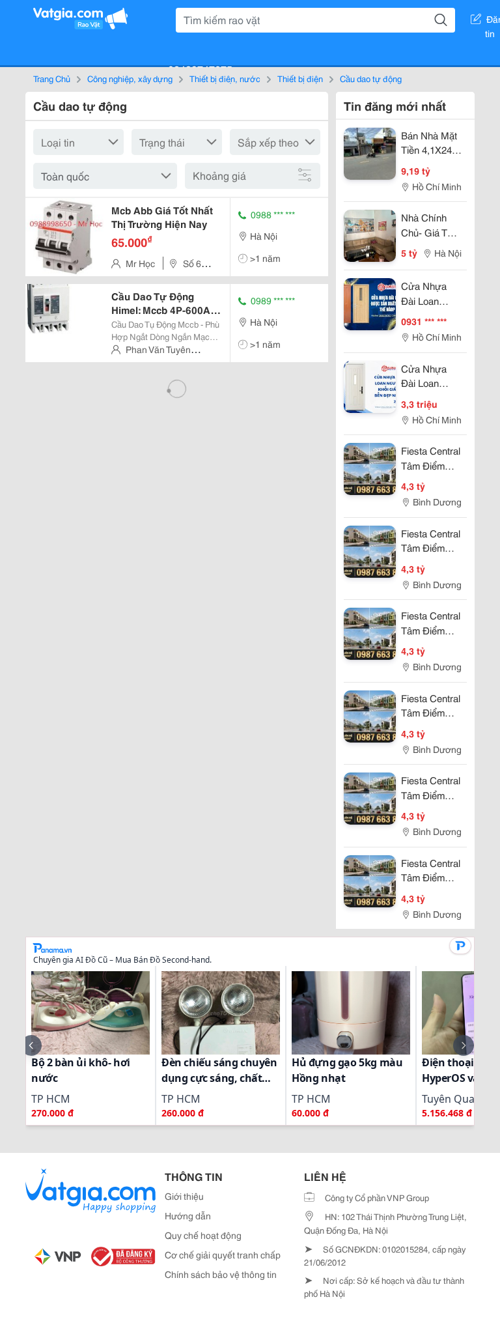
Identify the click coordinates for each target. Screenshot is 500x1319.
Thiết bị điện (300, 78)
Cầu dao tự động (371, 78)
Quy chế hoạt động (203, 1234)
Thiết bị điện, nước (224, 78)
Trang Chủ (51, 78)
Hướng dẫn (188, 1215)
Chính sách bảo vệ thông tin (221, 1274)
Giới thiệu (184, 1195)
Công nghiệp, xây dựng (130, 78)
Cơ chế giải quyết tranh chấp (223, 1254)
